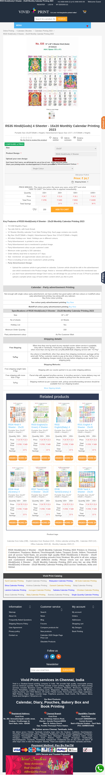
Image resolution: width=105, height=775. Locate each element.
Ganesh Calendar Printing (60, 585)
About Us (12, 616)
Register (41, 5)
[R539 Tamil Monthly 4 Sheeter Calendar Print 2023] (87, 476)
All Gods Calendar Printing (86, 581)
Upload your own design (17, 159)
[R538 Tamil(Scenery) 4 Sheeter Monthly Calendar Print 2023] (64, 476)
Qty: (35, 209)
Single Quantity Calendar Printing (85, 595)
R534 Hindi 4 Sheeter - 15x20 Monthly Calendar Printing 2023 (16, 428)
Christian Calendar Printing (88, 590)
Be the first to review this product (33, 140)
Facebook (46, 656)
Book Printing (77, 631)
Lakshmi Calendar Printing (15, 590)
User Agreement (15, 627)
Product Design (13, 153)
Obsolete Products (47, 642)
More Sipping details (52, 388)
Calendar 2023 (86, 541)
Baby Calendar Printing (36, 595)
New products (46, 631)
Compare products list (49, 627)
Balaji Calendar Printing (82, 585)
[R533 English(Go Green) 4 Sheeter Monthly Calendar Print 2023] (41, 412)
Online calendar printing (65, 541)
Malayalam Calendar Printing (61, 581)
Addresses (76, 620)
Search (43, 612)
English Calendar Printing (36, 581)
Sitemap (12, 612)
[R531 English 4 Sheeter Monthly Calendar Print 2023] (87, 412)
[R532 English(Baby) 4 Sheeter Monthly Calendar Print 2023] (64, 412)
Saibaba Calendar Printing (63, 590)
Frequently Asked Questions (20, 620)
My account (76, 612)
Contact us (13, 635)
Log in (50, 5)
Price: (77, 178)
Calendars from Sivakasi (39, 541)
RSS (58, 656)
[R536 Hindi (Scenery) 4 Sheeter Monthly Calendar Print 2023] (18, 476)
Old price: (79, 175)
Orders (75, 616)
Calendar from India (15, 541)
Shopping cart (77, 624)
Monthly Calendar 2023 (61, 544)
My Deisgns (77, 627)
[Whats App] (100, 768)
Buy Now (70, 302)
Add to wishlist (56, 139)
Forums (43, 624)
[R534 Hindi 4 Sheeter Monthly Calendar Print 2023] (18, 412)
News (42, 616)
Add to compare (67, 138)
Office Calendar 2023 (39, 544)
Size (8, 148)
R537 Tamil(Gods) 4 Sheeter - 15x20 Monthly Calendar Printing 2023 (40, 493)
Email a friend (80, 137)
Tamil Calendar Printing (14, 581)
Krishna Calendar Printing (36, 585)
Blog (42, 620)
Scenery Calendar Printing (58, 595)
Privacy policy (14, 631)
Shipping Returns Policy (18, 624)
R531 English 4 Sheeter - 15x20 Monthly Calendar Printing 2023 (86, 428)
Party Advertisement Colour (64, 164)
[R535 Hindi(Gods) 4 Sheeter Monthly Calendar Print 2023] (51, 114)
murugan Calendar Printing (40, 590)
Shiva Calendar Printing (14, 585)
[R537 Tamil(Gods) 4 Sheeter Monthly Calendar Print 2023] (41, 476)
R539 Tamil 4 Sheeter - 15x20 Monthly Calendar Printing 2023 (86, 493)
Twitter (52, 656)
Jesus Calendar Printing (14, 595)
